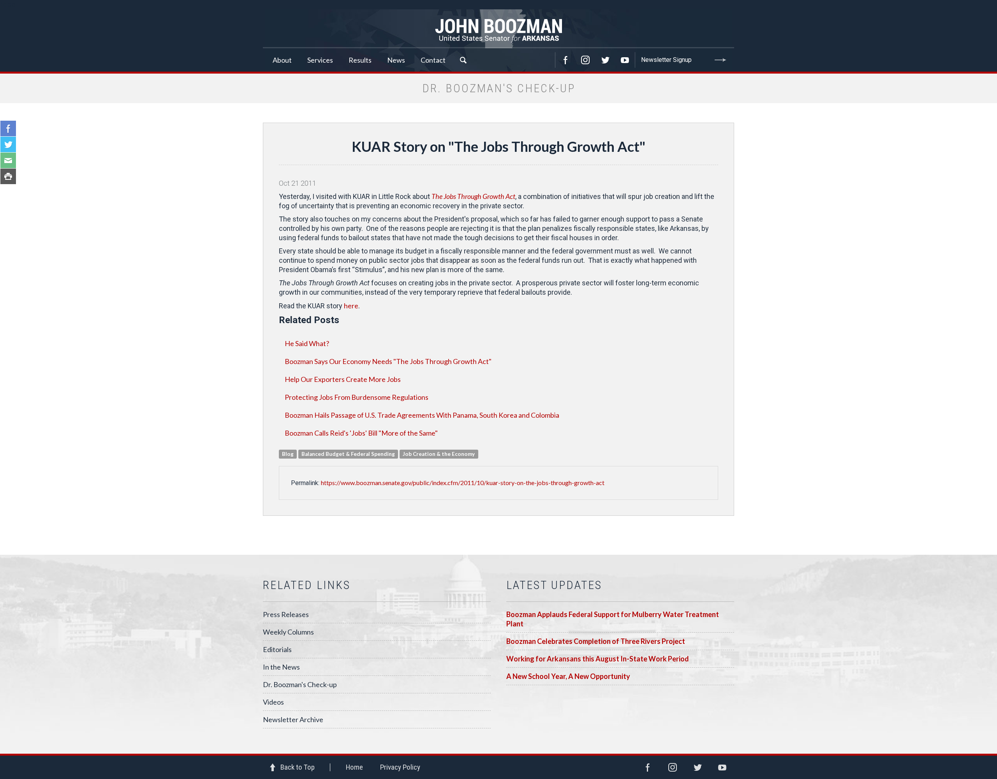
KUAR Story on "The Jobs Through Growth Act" (498, 146)
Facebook (565, 60)
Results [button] (360, 60)
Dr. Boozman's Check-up (300, 684)
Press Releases (286, 614)
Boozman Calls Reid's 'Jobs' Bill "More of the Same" (361, 433)
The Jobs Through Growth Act (473, 196)
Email (8, 160)
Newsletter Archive (293, 719)
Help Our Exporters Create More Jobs (343, 379)
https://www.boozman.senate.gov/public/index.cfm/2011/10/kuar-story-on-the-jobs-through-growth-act (462, 482)
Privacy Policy (400, 767)
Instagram (585, 60)
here (351, 305)
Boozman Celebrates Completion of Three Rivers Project (595, 641)
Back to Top (297, 767)
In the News (281, 667)
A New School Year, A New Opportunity (568, 676)
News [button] (396, 60)
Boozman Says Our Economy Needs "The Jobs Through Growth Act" (388, 361)
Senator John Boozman (498, 28)
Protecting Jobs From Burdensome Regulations (356, 397)
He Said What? (307, 343)
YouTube (625, 60)
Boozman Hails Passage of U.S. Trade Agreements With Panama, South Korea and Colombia (422, 415)
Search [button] (463, 60)
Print (8, 176)
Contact (433, 60)
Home (354, 767)
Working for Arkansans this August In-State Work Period (597, 658)
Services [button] (320, 60)
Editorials (277, 649)
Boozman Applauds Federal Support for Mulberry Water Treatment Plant (612, 619)
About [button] (282, 60)
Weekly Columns (288, 632)
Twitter (605, 60)
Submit (720, 60)
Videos (273, 702)
